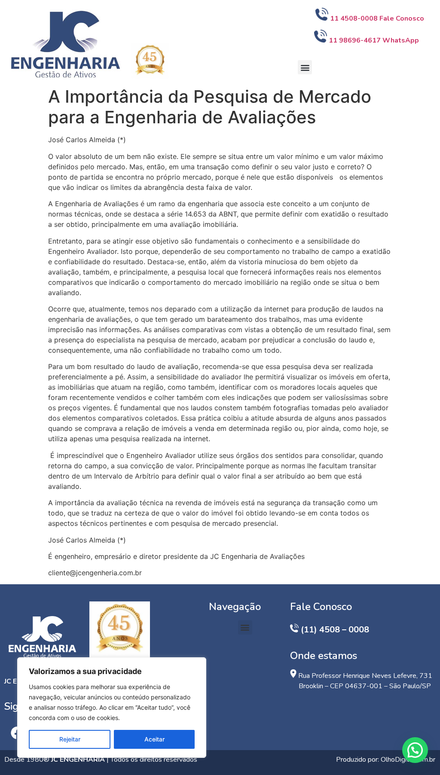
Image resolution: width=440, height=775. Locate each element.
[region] (111, 707)
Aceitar (154, 739)
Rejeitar (69, 739)
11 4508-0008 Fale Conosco (378, 18)
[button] (305, 67)
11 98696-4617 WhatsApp (374, 40)
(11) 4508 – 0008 (335, 629)
